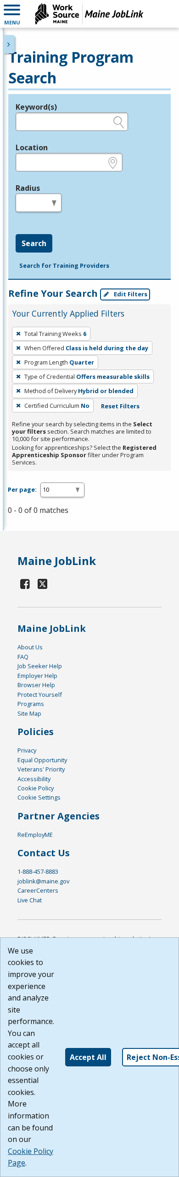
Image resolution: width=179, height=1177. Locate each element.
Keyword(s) (36, 107)
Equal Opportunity (42, 760)
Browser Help (36, 685)
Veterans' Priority (41, 769)
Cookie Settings (39, 797)
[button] (12, 14)
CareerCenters (37, 890)
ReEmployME (35, 834)
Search (34, 243)
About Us (30, 647)
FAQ (22, 657)
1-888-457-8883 (37, 871)
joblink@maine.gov (43, 881)
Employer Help (37, 675)
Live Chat (29, 900)
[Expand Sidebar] (9, 44)
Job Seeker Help (39, 666)
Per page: (22, 489)
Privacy (26, 750)
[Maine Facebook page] (25, 583)
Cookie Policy (35, 788)
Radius (28, 188)
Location (32, 147)
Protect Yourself (39, 694)
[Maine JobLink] (89, 14)
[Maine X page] (42, 583)
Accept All (88, 1057)
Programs (30, 704)
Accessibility (33, 779)
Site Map (29, 713)
